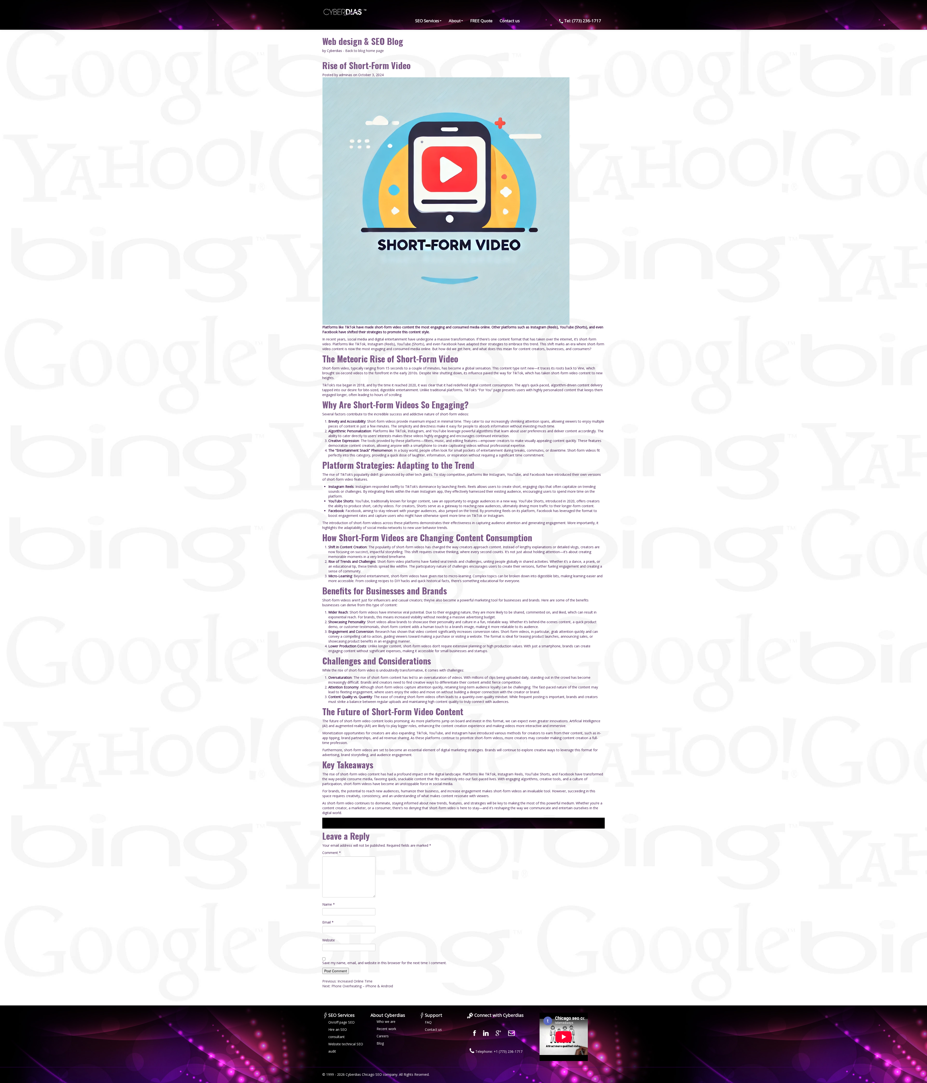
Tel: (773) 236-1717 (582, 20)
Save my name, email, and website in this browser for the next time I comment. (384, 962)
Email (328, 922)
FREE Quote (481, 20)
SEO (378, 1074)
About (455, 20)
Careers (383, 1036)
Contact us (510, 20)
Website (328, 940)
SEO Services (427, 20)
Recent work (386, 1028)
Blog (380, 1043)
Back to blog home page (364, 50)
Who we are (386, 1021)
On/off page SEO (341, 1022)
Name (328, 904)
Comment (331, 852)
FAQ (428, 1022)
